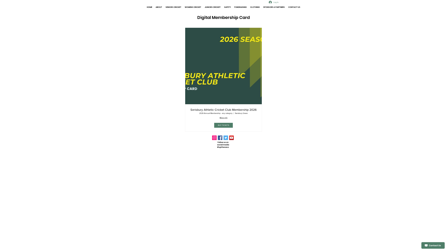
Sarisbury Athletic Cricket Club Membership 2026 (223, 109)
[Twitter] (226, 137)
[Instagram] (214, 137)
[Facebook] (220, 137)
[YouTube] (231, 137)
